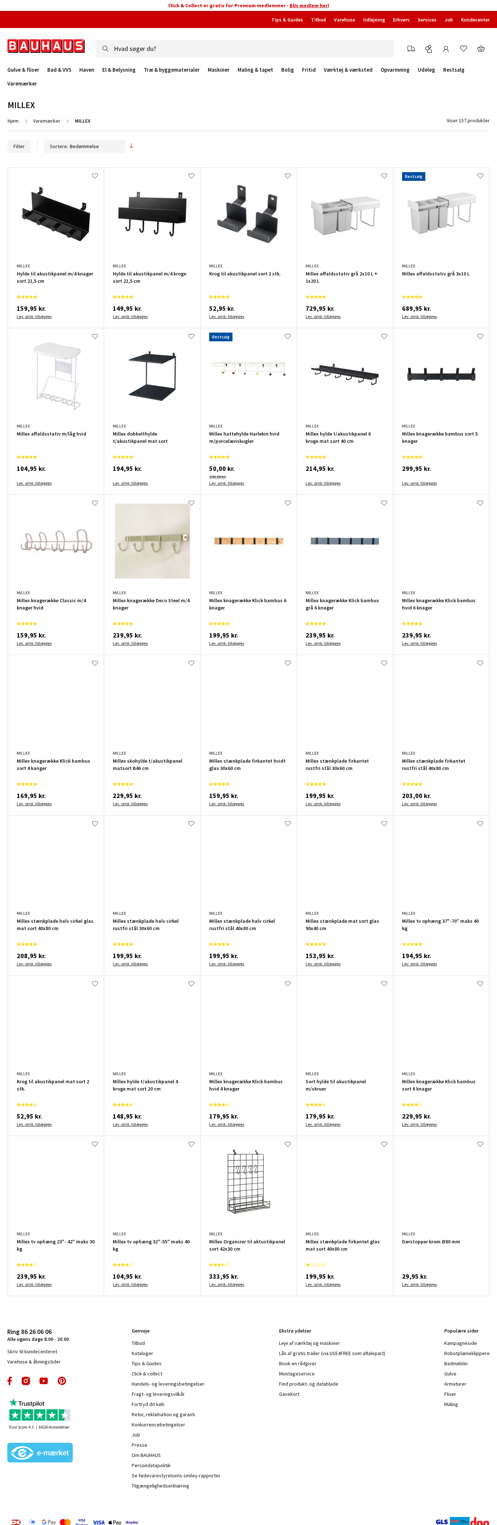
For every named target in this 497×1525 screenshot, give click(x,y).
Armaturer (455, 1384)
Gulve (450, 1373)
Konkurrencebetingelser (158, 1424)
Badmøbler (456, 1363)
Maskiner (219, 70)
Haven (86, 70)
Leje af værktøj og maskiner (309, 1343)
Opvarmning (395, 70)
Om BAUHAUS (146, 1455)
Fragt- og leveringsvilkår (158, 1394)
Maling (451, 1404)
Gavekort (289, 1394)
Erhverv (401, 19)
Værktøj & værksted (348, 70)
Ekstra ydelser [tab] (295, 1330)
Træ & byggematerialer (172, 70)
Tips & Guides (287, 19)
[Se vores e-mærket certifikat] (40, 1453)
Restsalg (454, 70)
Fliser (450, 1394)
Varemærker (22, 83)
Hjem (13, 121)
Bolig (287, 70)
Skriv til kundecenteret (32, 1351)
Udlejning (374, 19)
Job (449, 19)
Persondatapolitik (151, 1465)
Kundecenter (475, 19)
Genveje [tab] (141, 1330)
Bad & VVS (59, 70)
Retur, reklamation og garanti (163, 1414)
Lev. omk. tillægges (34, 316)
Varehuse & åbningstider (34, 1361)
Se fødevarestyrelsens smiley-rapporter (176, 1475)
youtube (44, 1381)
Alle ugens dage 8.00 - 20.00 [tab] (38, 1334)
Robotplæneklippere (467, 1353)
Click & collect (147, 1373)
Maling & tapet (255, 70)
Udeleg (426, 70)
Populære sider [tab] (461, 1330)
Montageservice (297, 1373)
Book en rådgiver (298, 1363)
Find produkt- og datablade (308, 1384)
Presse (139, 1445)
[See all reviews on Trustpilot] (40, 1410)
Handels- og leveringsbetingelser (168, 1384)
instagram (26, 1381)
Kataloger (142, 1353)
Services (427, 19)
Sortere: (59, 146)
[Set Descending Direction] (131, 146)
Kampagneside (460, 1343)
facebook (10, 1381)
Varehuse (344, 19)
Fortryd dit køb (148, 1404)
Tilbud (318, 19)
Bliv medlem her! (309, 5)
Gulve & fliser (23, 70)
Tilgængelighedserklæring (160, 1485)
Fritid (309, 70)
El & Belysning (119, 70)
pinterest (62, 1381)
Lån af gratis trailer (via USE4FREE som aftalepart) (332, 1353)
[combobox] (245, 48)
